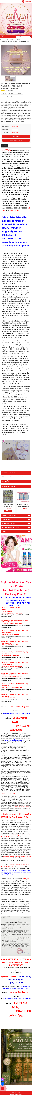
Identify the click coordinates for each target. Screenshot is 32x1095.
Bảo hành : (7, 99)
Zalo (2, 1084)
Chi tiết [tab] (4, 146)
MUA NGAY (8, 510)
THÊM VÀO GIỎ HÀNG (16, 140)
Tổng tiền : (5, 132)
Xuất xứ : (8, 97)
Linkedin (19, 93)
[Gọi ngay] (2, 1088)
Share (4, 93)
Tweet (12, 93)
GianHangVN (19, 1094)
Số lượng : (5, 129)
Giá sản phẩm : (6, 126)
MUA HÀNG (16, 136)
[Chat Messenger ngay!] (2, 1079)
